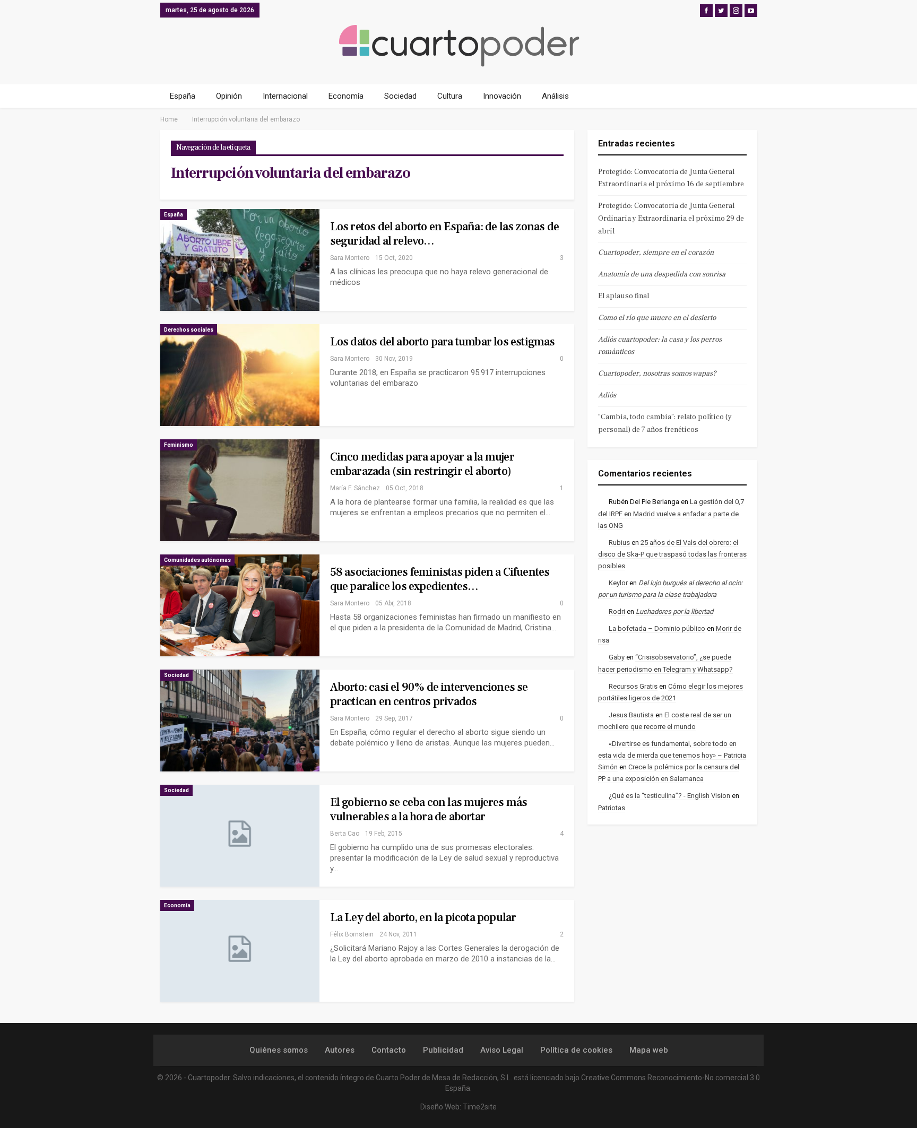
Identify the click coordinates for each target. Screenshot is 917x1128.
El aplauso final (623, 296)
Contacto (388, 1050)
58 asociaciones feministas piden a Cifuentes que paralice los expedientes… (440, 579)
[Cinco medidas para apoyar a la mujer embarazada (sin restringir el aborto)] (239, 490)
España (182, 96)
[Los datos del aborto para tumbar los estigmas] (239, 375)
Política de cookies (576, 1050)
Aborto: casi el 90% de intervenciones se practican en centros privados (429, 694)
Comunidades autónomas (197, 560)
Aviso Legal (501, 1050)
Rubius (619, 542)
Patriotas (611, 808)
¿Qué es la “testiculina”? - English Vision (669, 796)
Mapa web (648, 1050)
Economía (346, 96)
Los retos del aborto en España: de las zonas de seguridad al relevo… (444, 233)
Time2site (480, 1107)
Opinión (229, 96)
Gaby (617, 657)
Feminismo (178, 445)
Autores (339, 1050)
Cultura (449, 96)
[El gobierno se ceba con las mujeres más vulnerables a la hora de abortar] (239, 836)
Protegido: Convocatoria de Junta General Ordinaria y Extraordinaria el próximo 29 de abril (671, 218)
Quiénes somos (278, 1050)
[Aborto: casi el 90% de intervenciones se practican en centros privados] (239, 720)
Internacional (285, 96)
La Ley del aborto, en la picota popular (423, 917)
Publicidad (443, 1050)
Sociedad (400, 96)
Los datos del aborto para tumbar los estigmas (442, 341)
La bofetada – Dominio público (657, 628)
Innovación (502, 96)
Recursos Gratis (633, 686)
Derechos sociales (188, 330)
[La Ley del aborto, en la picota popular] (239, 951)
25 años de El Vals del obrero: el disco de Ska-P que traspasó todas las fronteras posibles (672, 554)
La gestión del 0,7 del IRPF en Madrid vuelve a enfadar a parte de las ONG (671, 513)
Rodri (617, 611)
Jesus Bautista (631, 715)
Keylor (618, 583)
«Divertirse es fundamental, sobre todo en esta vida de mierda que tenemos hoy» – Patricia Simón (672, 755)
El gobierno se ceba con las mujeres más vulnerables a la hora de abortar (428, 809)
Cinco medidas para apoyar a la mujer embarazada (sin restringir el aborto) (422, 464)
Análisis (555, 96)
